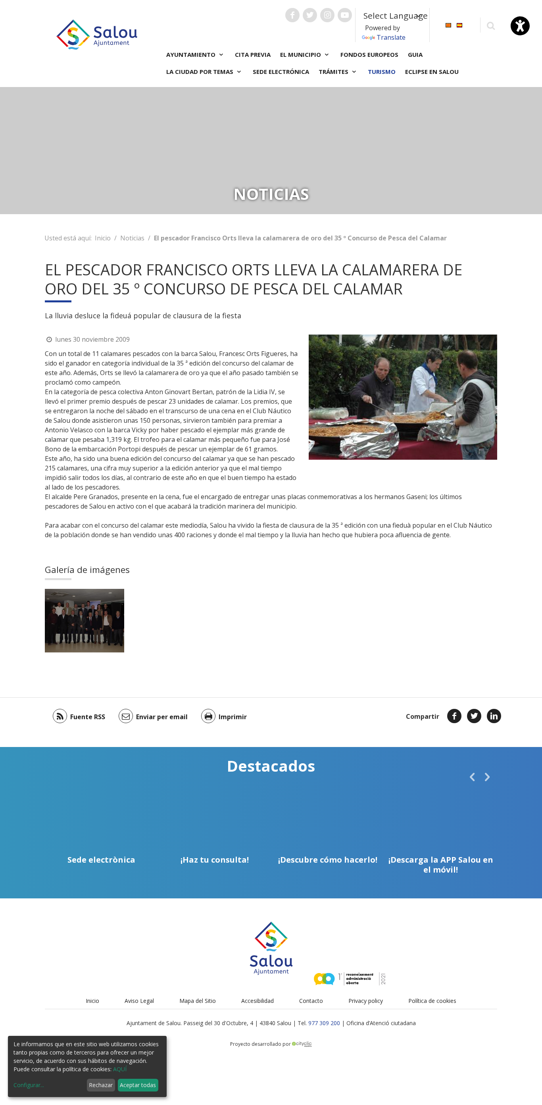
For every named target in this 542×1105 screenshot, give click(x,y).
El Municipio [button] (301, 54)
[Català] (448, 24)
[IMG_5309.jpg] (84, 620)
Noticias (132, 238)
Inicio (103, 238)
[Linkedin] (494, 716)
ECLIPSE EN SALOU (432, 71)
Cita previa (253, 54)
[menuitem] (448, 24)
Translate (391, 37)
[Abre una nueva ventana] (292, 15)
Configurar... (28, 1085)
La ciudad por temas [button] (200, 71)
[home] (97, 33)
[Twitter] (474, 716)
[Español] (459, 24)
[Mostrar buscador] (490, 25)
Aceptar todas (138, 1085)
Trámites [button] (334, 71)
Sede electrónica (281, 71)
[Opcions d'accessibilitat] (520, 26)
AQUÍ (120, 1069)
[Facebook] (454, 716)
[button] (472, 777)
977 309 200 (324, 1023)
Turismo (382, 71)
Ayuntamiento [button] (191, 54)
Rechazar (101, 1085)
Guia (415, 54)
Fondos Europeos (369, 54)
